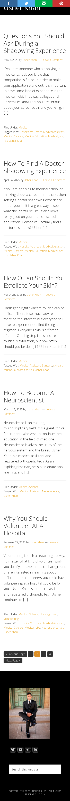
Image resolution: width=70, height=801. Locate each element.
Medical (23, 127)
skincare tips (20, 370)
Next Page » (12, 660)
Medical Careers (13, 136)
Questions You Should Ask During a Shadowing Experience (35, 43)
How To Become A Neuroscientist (29, 396)
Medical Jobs (56, 136)
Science (34, 487)
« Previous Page (15, 654)
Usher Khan (22, 7)
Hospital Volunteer (31, 132)
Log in (41, 794)
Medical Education (36, 136)
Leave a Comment (52, 60)
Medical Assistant (53, 132)
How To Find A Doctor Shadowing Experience (35, 167)
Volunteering (11, 619)
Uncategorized (48, 614)
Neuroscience (50, 491)
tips (6, 141)
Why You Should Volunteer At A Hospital (26, 525)
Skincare (47, 365)
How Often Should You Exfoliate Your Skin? (35, 282)
